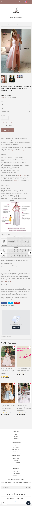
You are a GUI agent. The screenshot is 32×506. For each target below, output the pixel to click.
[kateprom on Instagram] (14, 494)
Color (2, 108)
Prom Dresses (16, 471)
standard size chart (21, 175)
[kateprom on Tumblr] (19, 494)
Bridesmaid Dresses (16, 475)
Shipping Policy (16, 451)
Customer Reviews (16, 464)
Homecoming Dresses (16, 477)
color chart (21, 168)
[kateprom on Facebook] (9, 494)
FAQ (11, 281)
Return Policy (5, 281)
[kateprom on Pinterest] (12, 494)
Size (2, 101)
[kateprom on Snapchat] (17, 494)
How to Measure (16, 462)
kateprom (12, 498)
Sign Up (28, 487)
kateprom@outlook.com (9, 150)
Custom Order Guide (16, 466)
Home (2, 24)
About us (16, 436)
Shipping (3, 97)
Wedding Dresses (16, 473)
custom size (16, 180)
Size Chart (16, 460)
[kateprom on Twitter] (7, 494)
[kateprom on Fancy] (24, 494)
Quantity (3, 115)
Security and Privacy (16, 453)
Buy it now (7, 130)
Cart (22, 1)
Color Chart (16, 458)
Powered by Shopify (20, 498)
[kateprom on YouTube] (22, 494)
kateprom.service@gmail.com (23, 150)
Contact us (16, 438)
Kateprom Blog (16, 440)
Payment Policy (16, 449)
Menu (4, 1)
